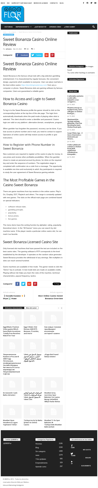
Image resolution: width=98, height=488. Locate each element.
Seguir (88, 458)
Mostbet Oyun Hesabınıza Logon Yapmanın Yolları (10, 422)
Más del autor (31, 308)
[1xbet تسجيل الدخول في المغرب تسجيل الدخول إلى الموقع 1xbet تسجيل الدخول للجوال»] (33, 346)
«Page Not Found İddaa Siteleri (51, 355)
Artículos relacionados (13, 308)
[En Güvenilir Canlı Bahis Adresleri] (12, 384)
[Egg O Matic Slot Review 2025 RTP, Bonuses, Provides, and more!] (33, 318)
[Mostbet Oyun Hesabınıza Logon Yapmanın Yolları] (12, 412)
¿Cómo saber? (69, 27)
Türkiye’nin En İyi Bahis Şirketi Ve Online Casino (33, 422)
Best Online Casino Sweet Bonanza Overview (50, 297)
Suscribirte (86, 466)
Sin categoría (8, 35)
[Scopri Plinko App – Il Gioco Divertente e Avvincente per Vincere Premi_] (90, 136)
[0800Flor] (16, 14)
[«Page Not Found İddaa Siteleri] (53, 346)
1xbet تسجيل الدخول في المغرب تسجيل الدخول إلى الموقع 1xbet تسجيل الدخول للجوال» (32, 357)
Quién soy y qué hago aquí (21, 3)
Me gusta (87, 450)
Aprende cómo (55, 27)
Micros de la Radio (41, 3)
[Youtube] (95, 3)
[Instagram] (87, 3)
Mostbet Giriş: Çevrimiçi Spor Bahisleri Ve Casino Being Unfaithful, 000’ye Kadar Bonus (52, 397)
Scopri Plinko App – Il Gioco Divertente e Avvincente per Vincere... (74, 136)
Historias (8, 27)
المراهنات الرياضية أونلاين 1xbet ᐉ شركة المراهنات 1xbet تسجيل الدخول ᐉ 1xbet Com (33, 396)
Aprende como (40, 467)
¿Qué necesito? (40, 27)
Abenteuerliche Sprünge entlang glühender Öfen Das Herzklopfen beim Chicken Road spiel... (74, 123)
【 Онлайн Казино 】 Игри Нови (14, 297)
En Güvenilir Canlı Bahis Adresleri (10, 394)
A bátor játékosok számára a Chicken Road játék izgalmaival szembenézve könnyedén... (74, 149)
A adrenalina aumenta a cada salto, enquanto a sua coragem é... (75, 99)
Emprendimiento (22, 27)
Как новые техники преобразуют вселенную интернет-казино (52, 330)
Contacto (54, 3)
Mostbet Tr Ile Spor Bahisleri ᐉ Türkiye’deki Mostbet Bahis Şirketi (53, 423)
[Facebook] (83, 3)
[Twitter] (91, 3)
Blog (62, 3)
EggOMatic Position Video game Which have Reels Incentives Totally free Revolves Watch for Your (11, 331)
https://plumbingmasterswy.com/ (34, 85)
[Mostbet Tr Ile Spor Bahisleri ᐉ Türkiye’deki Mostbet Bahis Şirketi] (53, 412)
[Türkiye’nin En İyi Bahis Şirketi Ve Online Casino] (33, 412)
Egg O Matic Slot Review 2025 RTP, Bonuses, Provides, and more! (31, 330)
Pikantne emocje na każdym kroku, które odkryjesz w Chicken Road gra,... (75, 111)
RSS (8, 3)
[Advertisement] (65, 10)
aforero (8, 49)
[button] (93, 27)
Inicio (3, 3)
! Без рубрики (40, 459)
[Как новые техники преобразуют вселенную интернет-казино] (53, 318)
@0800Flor (7, 443)
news (37, 455)
